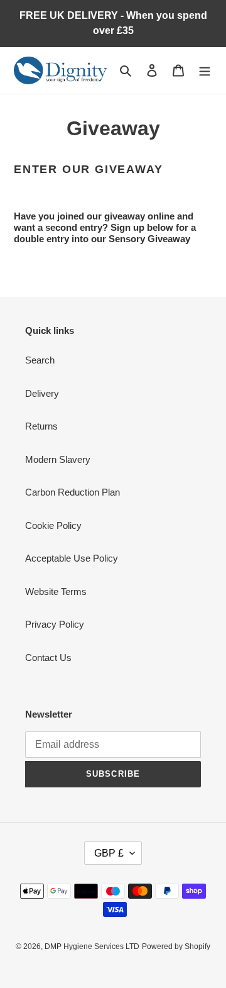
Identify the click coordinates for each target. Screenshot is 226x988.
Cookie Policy (53, 525)
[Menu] (204, 70)
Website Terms (56, 591)
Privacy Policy (54, 624)
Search (40, 360)
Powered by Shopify (176, 946)
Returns (41, 426)
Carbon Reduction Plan (72, 492)
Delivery (42, 393)
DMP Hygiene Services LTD (92, 946)
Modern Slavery (57, 459)
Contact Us (48, 657)
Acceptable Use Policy (71, 558)
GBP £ (109, 853)
